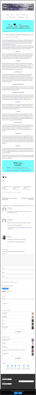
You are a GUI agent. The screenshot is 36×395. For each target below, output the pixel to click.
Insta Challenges (21, 17)
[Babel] (33, 325)
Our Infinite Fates (5, 353)
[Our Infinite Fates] (33, 355)
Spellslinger (4, 316)
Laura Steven (5, 354)
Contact (27, 17)
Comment (4, 253)
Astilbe (8, 219)
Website (3, 276)
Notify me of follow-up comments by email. (9, 282)
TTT (21, 192)
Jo (7, 236)
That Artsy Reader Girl (10, 44)
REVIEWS (17, 14)
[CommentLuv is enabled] (7, 291)
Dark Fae (4, 346)
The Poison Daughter (6, 339)
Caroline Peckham (5, 347)
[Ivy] (33, 321)
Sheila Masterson (5, 340)
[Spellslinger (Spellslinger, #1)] (33, 318)
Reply (8, 216)
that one (5, 47)
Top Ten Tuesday (9, 192)
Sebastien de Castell (5, 317)
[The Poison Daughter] (33, 341)
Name (3, 268)
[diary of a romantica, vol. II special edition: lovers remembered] (33, 351)
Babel (3, 323)
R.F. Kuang (4, 324)
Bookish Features (25, 14)
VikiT (8, 208)
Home (8, 14)
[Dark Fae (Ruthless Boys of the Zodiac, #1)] (33, 348)
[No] (34, 392)
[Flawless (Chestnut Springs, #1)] (33, 344)
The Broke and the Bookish (26, 41)
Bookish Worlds (17, 192)
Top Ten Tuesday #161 (19, 241)
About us (12, 14)
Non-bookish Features (11, 17)
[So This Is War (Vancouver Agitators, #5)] (33, 314)
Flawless (4, 342)
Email (3, 272)
